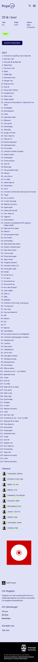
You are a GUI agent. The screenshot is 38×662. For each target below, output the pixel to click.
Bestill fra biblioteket (12, 43)
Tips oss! (5, 630)
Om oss (5, 611)
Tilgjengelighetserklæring (26, 657)
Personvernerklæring (10, 657)
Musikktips (6, 618)
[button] (19, 553)
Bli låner (5, 615)
